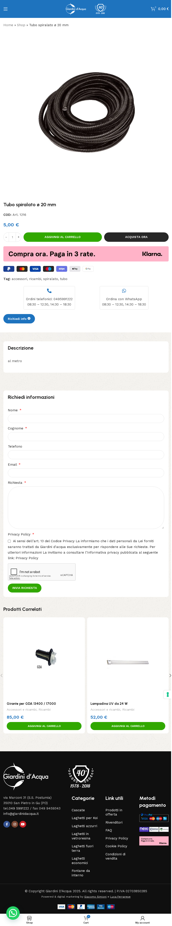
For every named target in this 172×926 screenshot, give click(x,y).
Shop (21, 25)
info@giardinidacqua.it (21, 814)
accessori (19, 279)
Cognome (16, 428)
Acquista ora (136, 237)
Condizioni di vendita (115, 856)
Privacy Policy (20, 534)
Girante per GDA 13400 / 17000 (31, 704)
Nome (13, 410)
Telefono (15, 446)
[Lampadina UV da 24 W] (128, 658)
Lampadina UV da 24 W (109, 704)
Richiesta (16, 483)
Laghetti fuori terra (82, 848)
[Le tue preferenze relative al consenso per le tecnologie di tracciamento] (164, 694)
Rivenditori (114, 822)
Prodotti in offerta (113, 812)
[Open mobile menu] (5, 8)
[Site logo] (86, 9)
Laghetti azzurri (84, 826)
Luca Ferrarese (120, 896)
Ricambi (45, 709)
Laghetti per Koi (85, 818)
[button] (44, 726)
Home (8, 25)
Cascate (78, 810)
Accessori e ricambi (22, 709)
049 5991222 (19, 808)
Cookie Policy (116, 846)
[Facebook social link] (6, 824)
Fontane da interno (81, 873)
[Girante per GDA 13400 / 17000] (44, 658)
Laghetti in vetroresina (81, 836)
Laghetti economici (80, 860)
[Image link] (48, 776)
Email (13, 465)
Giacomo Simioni (95, 896)
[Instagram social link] (14, 824)
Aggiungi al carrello (63, 237)
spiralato (50, 279)
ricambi (35, 279)
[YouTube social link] (22, 824)
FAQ (108, 830)
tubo (63, 279)
